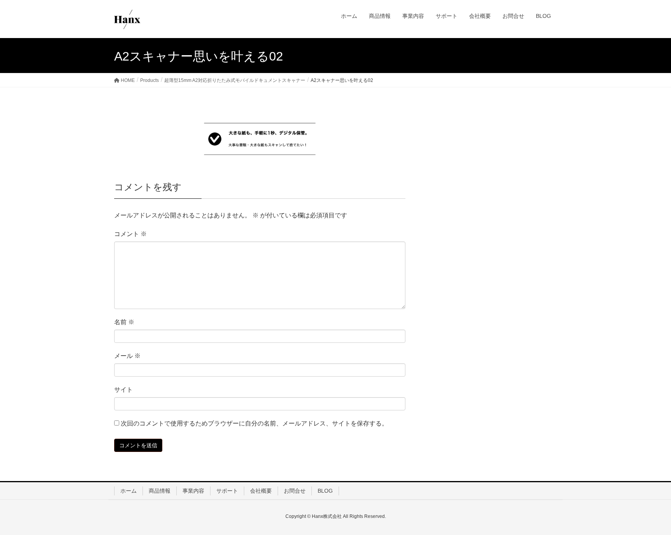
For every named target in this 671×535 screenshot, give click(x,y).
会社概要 (261, 491)
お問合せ (295, 491)
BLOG (325, 491)
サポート (227, 491)
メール (127, 356)
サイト (123, 389)
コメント (130, 234)
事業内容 (193, 491)
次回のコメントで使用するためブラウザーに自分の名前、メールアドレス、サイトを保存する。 (254, 423)
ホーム (128, 491)
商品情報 (159, 491)
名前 (124, 322)
